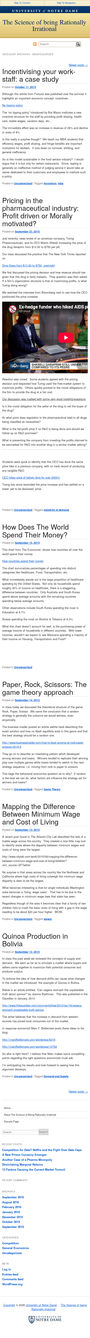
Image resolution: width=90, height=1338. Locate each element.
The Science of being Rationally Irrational (44, 25)
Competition (10, 1243)
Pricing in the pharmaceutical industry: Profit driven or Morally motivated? (40, 211)
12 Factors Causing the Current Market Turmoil (33, 1169)
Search (78, 44)
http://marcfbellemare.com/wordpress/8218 (28, 1039)
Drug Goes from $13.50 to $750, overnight (28, 265)
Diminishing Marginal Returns (22, 1164)
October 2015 (11, 1222)
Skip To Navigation (66, 2)
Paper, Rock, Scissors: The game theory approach (44, 688)
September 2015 (13, 1227)
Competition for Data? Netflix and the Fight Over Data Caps (42, 1150)
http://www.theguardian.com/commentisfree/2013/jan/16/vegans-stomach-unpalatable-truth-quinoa (42, 1007)
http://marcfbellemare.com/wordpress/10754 (29, 1046)
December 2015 (12, 1217)
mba (60, 183)
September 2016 (13, 1197)
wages (48, 919)
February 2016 (11, 1207)
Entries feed (10, 1274)
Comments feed (12, 1279)
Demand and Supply (56, 1076)
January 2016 (11, 1212)
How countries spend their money (22, 561)
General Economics (15, 1248)
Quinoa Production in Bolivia (35, 939)
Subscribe (34, 44)
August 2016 (10, 1202)
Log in (6, 1269)
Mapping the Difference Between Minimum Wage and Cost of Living (41, 813)
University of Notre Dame (45, 9)
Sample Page (11, 1121)
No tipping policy (12, 105)
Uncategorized (23, 183)
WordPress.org (12, 1284)
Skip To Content (22, 2)
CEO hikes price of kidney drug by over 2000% (31, 477)
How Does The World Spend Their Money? (35, 530)
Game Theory (52, 789)
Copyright (9, 1305)
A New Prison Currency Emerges (24, 1155)
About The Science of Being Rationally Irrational (30, 1114)
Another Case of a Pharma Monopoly (27, 1160)
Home (7, 1108)
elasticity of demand (56, 510)
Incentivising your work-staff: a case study (38, 75)
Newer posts (78, 65)
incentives (50, 183)
